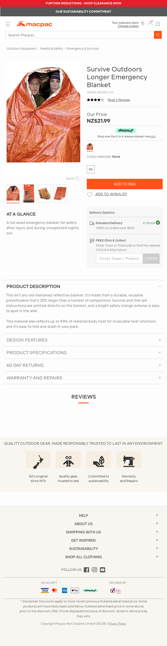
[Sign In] (150, 23)
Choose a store (128, 26)
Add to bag (125, 184)
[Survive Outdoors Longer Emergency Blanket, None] (44, 118)
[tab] (83, 286)
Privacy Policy (117, 623)
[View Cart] (157, 23)
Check (151, 258)
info (153, 136)
